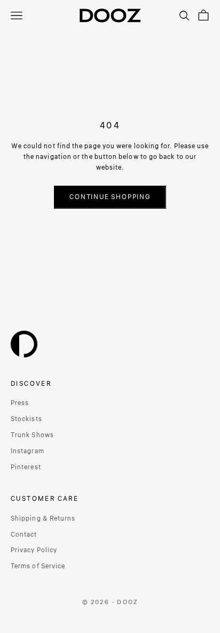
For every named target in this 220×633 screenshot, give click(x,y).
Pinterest (26, 467)
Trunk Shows (32, 435)
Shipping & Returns (43, 518)
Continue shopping (110, 197)
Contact (24, 534)
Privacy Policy (34, 550)
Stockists (26, 419)
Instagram (27, 451)
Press (20, 403)
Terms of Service (38, 566)
